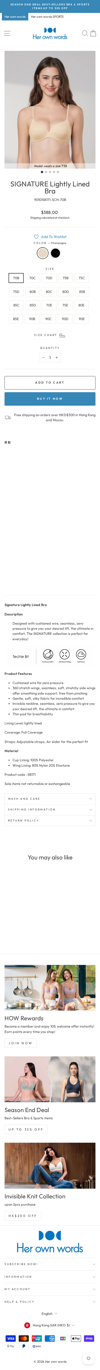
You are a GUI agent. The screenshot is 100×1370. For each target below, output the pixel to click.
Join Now (21, 1043)
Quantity (50, 348)
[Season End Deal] (50, 1079)
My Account (17, 1289)
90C (48, 319)
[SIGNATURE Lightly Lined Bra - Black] (14, 579)
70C (32, 278)
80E (81, 305)
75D (16, 291)
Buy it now (50, 399)
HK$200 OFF (23, 1216)
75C (82, 278)
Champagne (42, 253)
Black (55, 253)
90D (65, 319)
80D (65, 291)
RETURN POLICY (23, 820)
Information (18, 1277)
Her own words (15, 17)
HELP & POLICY (20, 1302)
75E (65, 305)
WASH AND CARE (24, 799)
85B (82, 291)
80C (49, 291)
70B (16, 278)
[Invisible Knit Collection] (50, 1166)
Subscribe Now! (21, 1264)
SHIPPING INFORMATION (32, 809)
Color (50, 243)
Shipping (35, 218)
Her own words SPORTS (47, 17)
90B (32, 319)
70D (49, 278)
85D (33, 305)
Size (50, 269)
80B (33, 291)
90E (82, 319)
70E (49, 305)
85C (16, 305)
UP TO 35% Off (26, 1129)
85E (16, 319)
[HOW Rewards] (50, 988)
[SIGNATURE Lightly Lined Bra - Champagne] (8, 579)
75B (66, 278)
